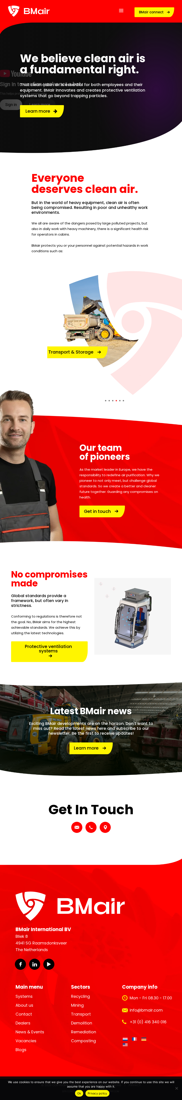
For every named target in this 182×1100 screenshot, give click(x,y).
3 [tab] (113, 400)
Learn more (39, 111)
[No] (176, 1088)
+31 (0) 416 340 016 (148, 1022)
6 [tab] (123, 400)
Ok (79, 1093)
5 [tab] (120, 400)
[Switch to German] (143, 1039)
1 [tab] (105, 400)
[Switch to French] (134, 1039)
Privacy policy (97, 1093)
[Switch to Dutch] (125, 1039)
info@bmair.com (146, 1010)
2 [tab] (109, 400)
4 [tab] (116, 400)
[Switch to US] (125, 1045)
